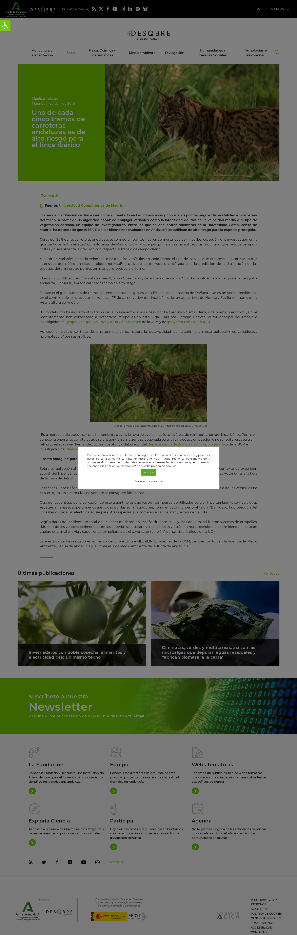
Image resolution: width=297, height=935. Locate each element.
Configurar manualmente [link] (148, 481)
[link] (5, 25)
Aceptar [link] (148, 472)
